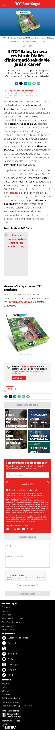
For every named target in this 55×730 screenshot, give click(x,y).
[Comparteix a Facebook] (16, 83)
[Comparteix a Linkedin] (25, 83)
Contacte (6, 611)
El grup (5, 683)
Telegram (11, 669)
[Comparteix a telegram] (34, 83)
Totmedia (14, 192)
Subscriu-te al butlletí (12, 618)
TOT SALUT (33, 432)
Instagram (12, 653)
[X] (15, 529)
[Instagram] (19, 529)
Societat (27, 46)
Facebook (11, 643)
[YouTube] (23, 529)
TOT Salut (12, 101)
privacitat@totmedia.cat (17, 519)
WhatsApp (12, 664)
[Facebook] (11, 529)
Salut (10, 389)
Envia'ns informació (11, 622)
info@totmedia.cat (20, 301)
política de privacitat (28, 490)
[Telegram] (32, 529)
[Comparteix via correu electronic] (38, 83)
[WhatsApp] (28, 529)
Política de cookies (10, 701)
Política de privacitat (11, 698)
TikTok (10, 675)
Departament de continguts (22, 91)
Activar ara (17, 378)
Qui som (6, 607)
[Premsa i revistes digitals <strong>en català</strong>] (16, 240)
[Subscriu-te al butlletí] (7, 529)
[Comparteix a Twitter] (21, 83)
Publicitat (6, 614)
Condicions (7, 694)
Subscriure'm (28, 483)
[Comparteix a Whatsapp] (29, 83)
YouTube (11, 659)
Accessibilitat (8, 629)
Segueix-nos (7, 625)
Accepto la (23, 490)
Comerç (33, 444)
